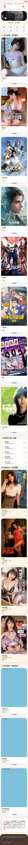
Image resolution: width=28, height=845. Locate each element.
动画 (4, 27)
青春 (24, 27)
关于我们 (4, 840)
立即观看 (6, 18)
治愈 (17, 27)
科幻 (17, 30)
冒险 (4, 30)
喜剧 (11, 30)
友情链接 (15, 840)
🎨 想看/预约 (14, 83)
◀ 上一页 (11, 22)
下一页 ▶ (17, 22)
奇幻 (11, 27)
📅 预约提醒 (14, 714)
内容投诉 (20, 840)
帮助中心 (9, 840)
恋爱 (24, 30)
